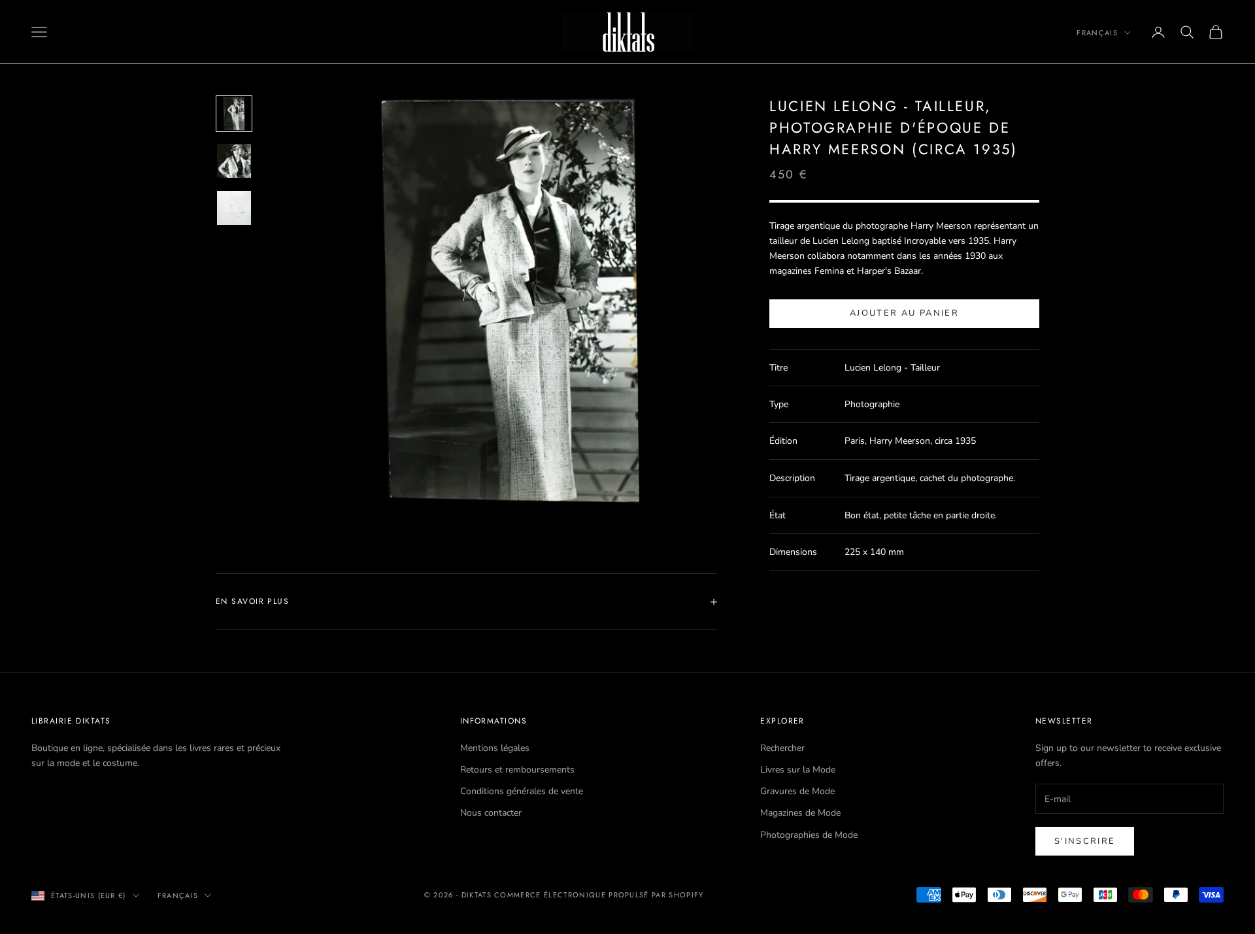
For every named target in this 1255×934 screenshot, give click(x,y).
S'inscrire (1084, 841)
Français (1097, 32)
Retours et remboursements (517, 769)
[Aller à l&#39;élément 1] (234, 113)
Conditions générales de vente (521, 791)
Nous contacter (491, 813)
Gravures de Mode (797, 791)
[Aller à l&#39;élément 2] (234, 160)
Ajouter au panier (904, 314)
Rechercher (782, 748)
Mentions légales (494, 748)
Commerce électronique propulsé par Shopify (598, 895)
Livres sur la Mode (797, 769)
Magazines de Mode (800, 813)
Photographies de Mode (809, 835)
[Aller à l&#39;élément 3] (234, 208)
